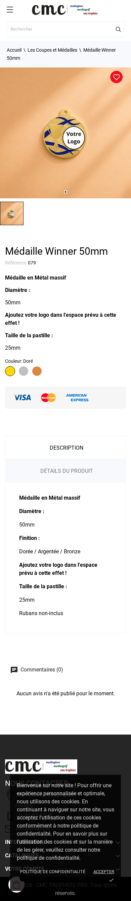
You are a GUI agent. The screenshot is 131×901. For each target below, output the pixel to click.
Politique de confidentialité (52, 871)
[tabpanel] (65, 132)
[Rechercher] (118, 29)
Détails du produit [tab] (66, 471)
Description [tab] (66, 448)
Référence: (16, 262)
